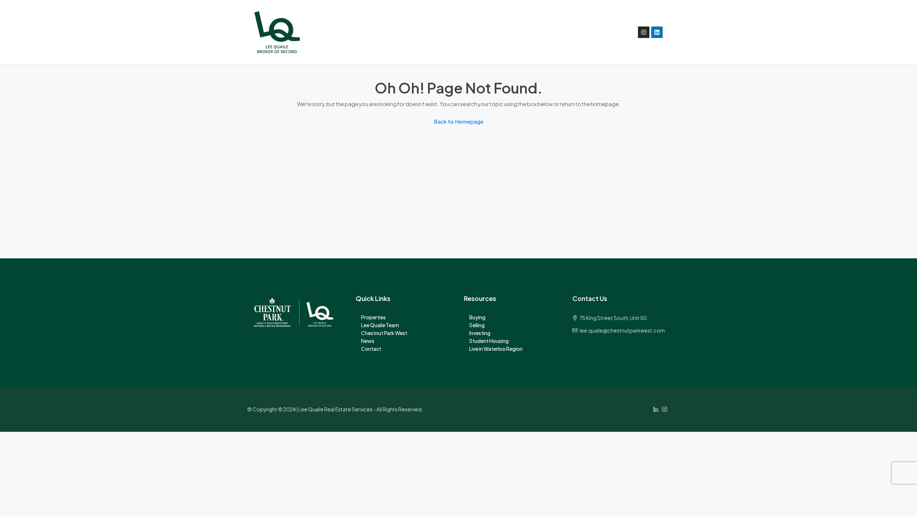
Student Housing (489, 341)
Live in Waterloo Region (496, 348)
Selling (477, 325)
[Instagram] (643, 32)
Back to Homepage (459, 121)
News (367, 341)
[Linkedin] (657, 32)
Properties (373, 317)
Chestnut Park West (384, 333)
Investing (479, 333)
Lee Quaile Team (380, 325)
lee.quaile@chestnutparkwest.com (622, 330)
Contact (371, 348)
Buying (477, 317)
